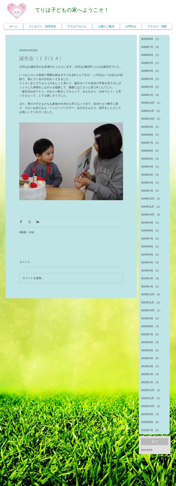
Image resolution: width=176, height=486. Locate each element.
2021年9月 (147, 450)
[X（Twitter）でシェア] (29, 221)
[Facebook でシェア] (21, 221)
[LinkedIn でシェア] (37, 221)
